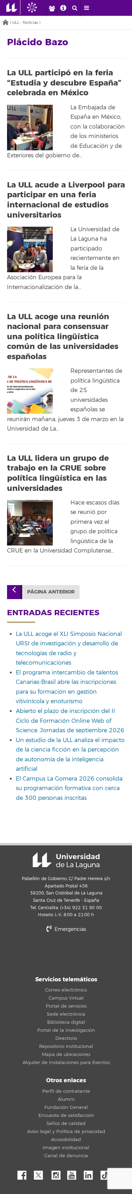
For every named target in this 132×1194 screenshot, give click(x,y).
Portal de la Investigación (66, 1030)
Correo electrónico (66, 990)
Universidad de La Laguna (66, 860)
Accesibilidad (66, 1139)
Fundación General (66, 1107)
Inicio (5, 23)
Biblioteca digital (66, 1022)
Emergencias (69, 929)
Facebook (24, 1173)
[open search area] (74, 8)
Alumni (66, 1099)
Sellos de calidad (66, 1123)
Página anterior (51, 592)
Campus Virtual (66, 998)
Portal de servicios (66, 1006)
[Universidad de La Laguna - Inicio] (13, 7)
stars (66, 953)
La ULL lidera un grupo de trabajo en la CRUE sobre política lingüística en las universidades (58, 473)
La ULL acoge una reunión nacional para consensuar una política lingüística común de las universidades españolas (62, 337)
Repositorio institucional (66, 1046)
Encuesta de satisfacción (66, 1115)
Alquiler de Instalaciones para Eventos (66, 1062)
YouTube (74, 1173)
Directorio (66, 1038)
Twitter (41, 1173)
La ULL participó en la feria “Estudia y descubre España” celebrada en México (64, 83)
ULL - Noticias (25, 22)
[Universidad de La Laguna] (37, 7)
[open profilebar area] (51, 8)
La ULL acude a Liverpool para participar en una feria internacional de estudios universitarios (66, 200)
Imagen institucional (66, 1148)
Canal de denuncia (66, 1156)
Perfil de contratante (66, 1091)
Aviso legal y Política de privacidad (66, 1131)
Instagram (57, 1173)
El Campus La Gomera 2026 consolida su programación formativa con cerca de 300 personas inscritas (69, 788)
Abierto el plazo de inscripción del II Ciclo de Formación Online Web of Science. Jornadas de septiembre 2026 (70, 721)
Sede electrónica (66, 1014)
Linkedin (90, 1173)
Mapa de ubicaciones (66, 1054)
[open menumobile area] (86, 8)
